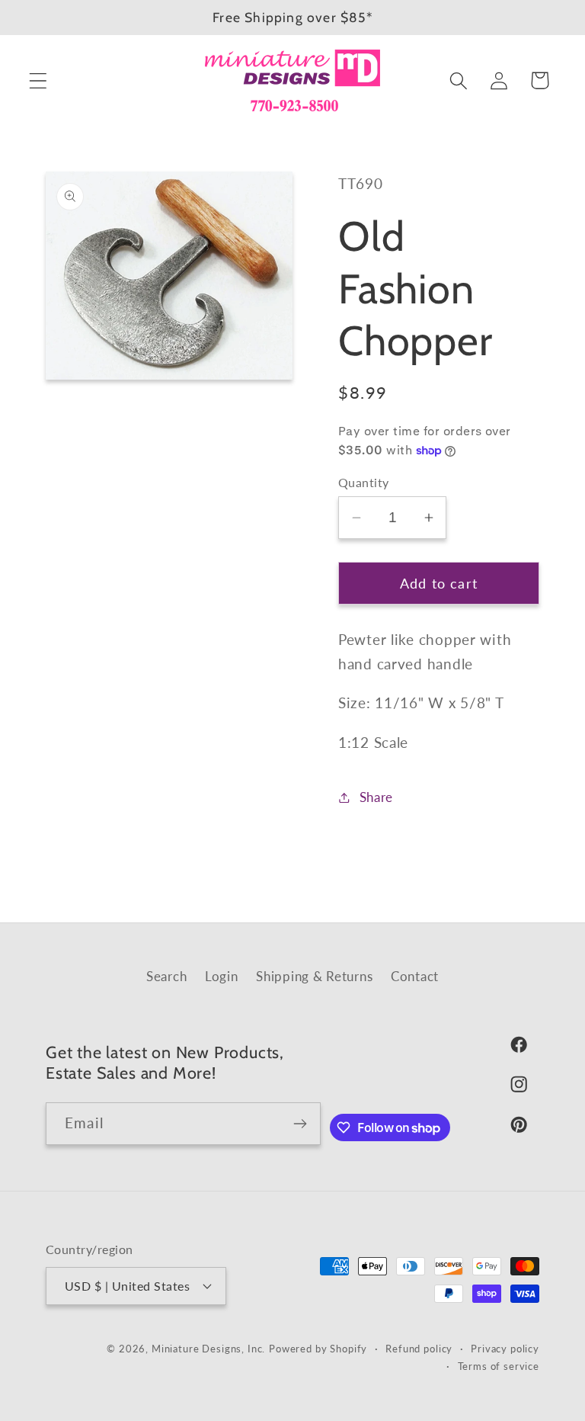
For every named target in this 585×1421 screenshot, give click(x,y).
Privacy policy (505, 1348)
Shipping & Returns (314, 976)
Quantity (363, 482)
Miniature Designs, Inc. (208, 1348)
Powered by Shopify (318, 1348)
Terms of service (498, 1366)
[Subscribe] (300, 1123)
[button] (38, 80)
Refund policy (418, 1348)
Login (221, 976)
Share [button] (376, 797)
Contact (415, 976)
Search (166, 976)
